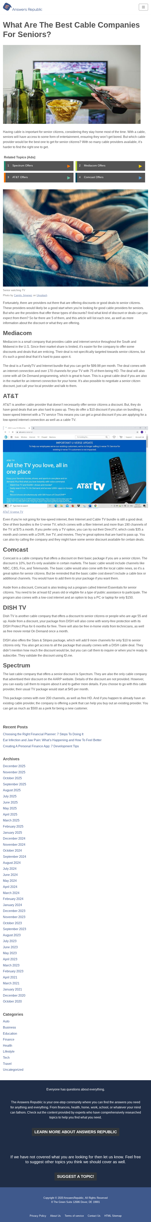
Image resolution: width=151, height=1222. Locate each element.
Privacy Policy (38, 1215)
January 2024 (12, 905)
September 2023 (14, 929)
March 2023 (11, 965)
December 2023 (14, 911)
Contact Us (94, 1215)
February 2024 (13, 899)
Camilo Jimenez (23, 295)
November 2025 (14, 772)
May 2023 (10, 953)
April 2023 (10, 959)
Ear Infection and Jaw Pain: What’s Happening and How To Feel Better (52, 740)
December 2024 (14, 838)
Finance (8, 1039)
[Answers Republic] (22, 7)
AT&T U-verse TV (13, 511)
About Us (55, 1215)
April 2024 (10, 886)
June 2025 (10, 802)
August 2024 (12, 862)
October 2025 (12, 778)
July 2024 (10, 868)
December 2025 (14, 766)
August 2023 (12, 935)
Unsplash (42, 295)
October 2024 (12, 850)
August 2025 (12, 790)
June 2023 (10, 947)
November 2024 (14, 844)
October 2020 (12, 1001)
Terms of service (74, 1215)
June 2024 (10, 874)
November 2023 (14, 917)
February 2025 (13, 826)
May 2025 (10, 808)
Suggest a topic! (75, 1176)
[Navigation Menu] (143, 7)
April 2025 (10, 814)
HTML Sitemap (113, 1215)
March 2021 (11, 983)
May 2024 (10, 880)
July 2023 (10, 941)
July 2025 (10, 796)
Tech (6, 1057)
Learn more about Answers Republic (75, 1132)
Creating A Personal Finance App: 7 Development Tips (41, 746)
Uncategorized (13, 1069)
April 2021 (10, 977)
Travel (7, 1063)
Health (7, 1045)
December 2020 (14, 995)
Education (10, 1033)
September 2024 (14, 856)
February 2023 (13, 971)
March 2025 (11, 820)
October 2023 (12, 923)
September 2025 (14, 784)
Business (9, 1027)
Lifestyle (9, 1051)
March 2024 (11, 893)
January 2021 (12, 989)
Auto (6, 1021)
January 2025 (12, 832)
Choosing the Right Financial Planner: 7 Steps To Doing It (43, 734)
